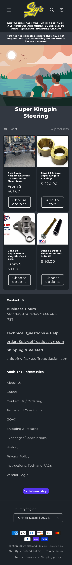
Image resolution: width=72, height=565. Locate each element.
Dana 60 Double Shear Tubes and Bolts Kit (51, 253)
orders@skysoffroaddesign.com (35, 342)
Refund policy (32, 551)
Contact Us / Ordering (24, 401)
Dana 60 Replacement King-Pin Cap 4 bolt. (17, 254)
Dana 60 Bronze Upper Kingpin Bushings (51, 176)
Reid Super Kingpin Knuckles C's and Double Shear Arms (19, 177)
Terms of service (26, 557)
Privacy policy (54, 551)
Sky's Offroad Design (33, 546)
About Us (14, 383)
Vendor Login (17, 475)
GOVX (11, 419)
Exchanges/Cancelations (27, 438)
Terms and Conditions (24, 410)
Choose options (19, 202)
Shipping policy (51, 557)
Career (12, 392)
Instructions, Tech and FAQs (29, 465)
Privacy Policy (18, 456)
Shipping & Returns (22, 429)
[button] (8, 10)
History (12, 447)
